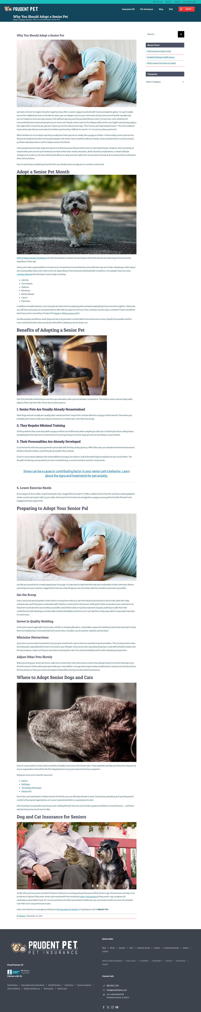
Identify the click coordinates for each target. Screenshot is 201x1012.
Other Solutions (13, 988)
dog (82, 896)
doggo (57, 313)
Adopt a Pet (26, 791)
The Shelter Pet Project (31, 788)
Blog (104, 947)
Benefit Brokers (54, 985)
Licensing (168, 961)
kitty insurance (68, 313)
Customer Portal (143, 947)
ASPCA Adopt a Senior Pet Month (31, 258)
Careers (105, 951)
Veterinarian (48, 988)
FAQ (131, 947)
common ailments (25, 274)
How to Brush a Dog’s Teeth (159, 51)
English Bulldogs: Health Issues (160, 57)
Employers (69, 985)
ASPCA (24, 781)
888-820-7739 (113, 985)
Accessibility (144, 961)
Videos (185, 947)
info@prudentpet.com (117, 990)
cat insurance (92, 896)
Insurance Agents (84, 985)
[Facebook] (103, 1007)
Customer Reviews (171, 947)
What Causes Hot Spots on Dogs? (161, 63)
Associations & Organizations (32, 985)
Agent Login (62, 988)
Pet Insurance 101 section (67, 909)
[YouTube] (117, 1007)
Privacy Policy (131, 961)
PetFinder (25, 784)
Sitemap (105, 964)
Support (122, 947)
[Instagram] (112, 1007)
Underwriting (156, 961)
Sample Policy (181, 961)
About (112, 947)
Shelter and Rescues (32, 988)
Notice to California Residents (112, 961)
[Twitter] (108, 1007)
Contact (157, 947)
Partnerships (12, 985)
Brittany (22, 916)
